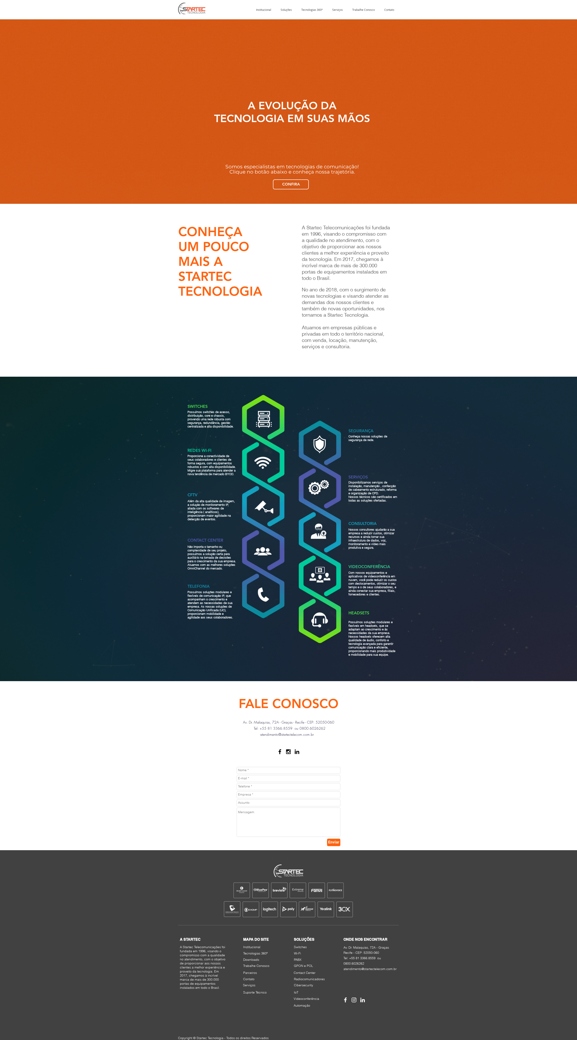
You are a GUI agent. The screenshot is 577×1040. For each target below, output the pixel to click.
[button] (286, 9)
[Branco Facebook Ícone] (345, 1000)
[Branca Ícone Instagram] (354, 1000)
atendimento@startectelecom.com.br (287, 734)
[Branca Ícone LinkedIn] (362, 1000)
